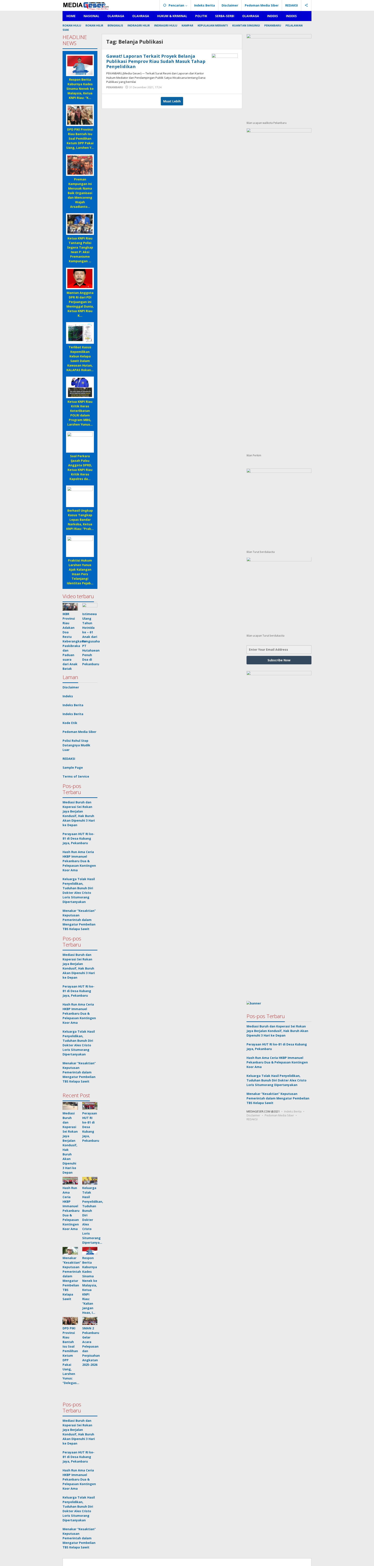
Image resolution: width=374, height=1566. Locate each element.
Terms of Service (76, 776)
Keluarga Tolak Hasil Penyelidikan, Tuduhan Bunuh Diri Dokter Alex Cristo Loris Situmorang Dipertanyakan (276, 1080)
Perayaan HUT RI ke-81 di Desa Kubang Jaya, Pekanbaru (78, 838)
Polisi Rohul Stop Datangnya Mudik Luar (76, 745)
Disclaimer (71, 687)
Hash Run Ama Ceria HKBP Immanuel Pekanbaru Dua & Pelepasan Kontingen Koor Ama (79, 861)
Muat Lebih (172, 101)
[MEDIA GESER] (86, 5)
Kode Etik (70, 723)
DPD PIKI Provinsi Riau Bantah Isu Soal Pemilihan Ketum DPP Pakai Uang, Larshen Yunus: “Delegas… (71, 1355)
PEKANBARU (114, 87)
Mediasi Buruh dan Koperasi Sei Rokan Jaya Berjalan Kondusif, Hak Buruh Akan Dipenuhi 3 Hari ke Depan (277, 1030)
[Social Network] (306, 5)
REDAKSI (69, 759)
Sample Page (73, 767)
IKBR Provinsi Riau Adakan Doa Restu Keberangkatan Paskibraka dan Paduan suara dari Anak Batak (75, 641)
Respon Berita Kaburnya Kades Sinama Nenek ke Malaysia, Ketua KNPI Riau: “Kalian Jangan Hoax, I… (89, 1285)
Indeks (68, 696)
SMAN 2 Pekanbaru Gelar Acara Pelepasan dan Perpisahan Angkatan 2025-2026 (91, 1346)
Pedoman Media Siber (79, 732)
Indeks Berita (73, 705)
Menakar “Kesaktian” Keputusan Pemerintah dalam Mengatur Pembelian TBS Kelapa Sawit (79, 920)
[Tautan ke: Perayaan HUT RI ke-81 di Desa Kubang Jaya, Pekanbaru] (90, 1106)
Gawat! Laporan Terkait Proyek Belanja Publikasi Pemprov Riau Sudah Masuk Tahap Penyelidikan (155, 61)
